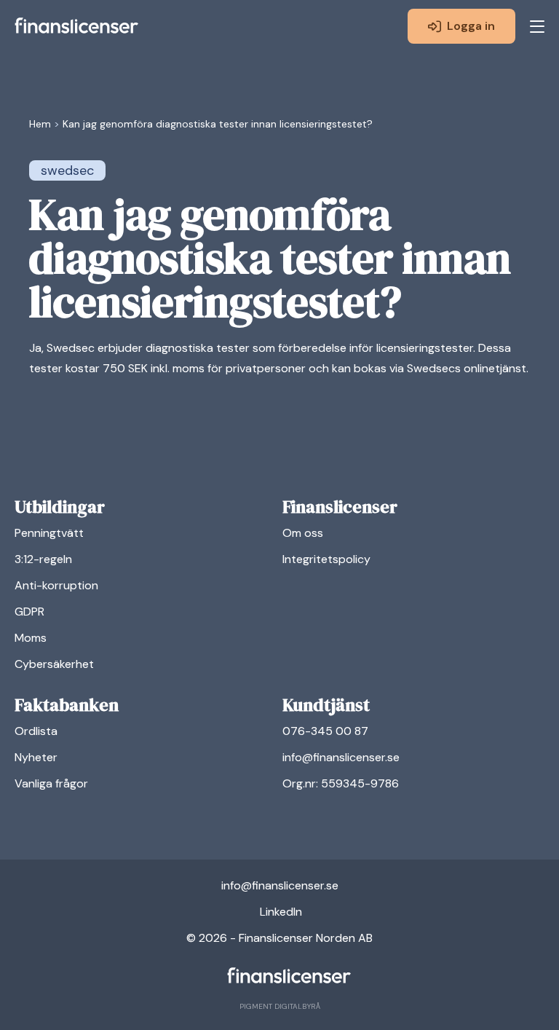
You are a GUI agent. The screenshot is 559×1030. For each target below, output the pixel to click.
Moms (31, 637)
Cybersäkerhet (54, 664)
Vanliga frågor (51, 783)
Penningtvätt (49, 532)
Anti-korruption (56, 585)
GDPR (29, 611)
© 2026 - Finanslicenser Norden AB (279, 938)
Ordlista (36, 731)
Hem (40, 123)
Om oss (302, 532)
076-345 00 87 (325, 731)
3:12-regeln (43, 559)
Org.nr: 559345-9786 (340, 783)
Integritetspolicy (326, 559)
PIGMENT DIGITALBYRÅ (279, 1006)
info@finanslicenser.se (341, 757)
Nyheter (36, 757)
